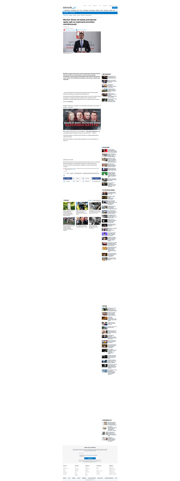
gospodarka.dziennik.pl (70, 17)
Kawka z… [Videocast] (81, 15)
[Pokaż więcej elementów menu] (117, 10)
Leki (97, 469)
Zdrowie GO (75, 15)
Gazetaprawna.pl (65, 468)
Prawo (97, 467)
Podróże (76, 474)
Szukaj (115, 7)
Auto (75, 467)
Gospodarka (65, 12)
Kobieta (86, 467)
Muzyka (86, 474)
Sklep (116, 5)
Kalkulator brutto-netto (112, 473)
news (75, 17)
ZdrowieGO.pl (105, 5)
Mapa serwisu (100, 478)
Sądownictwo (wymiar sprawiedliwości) (91, 173)
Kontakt (64, 478)
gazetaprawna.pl (111, 5)
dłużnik (71, 173)
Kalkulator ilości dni (112, 468)
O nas (69, 478)
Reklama (73, 478)
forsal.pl (90, 5)
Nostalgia (70, 15)
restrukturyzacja (78, 173)
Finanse (97, 468)
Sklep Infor (64, 474)
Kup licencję (73, 169)
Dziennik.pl (77, 465)
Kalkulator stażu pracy (112, 469)
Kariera (78, 478)
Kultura (86, 475)
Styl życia (97, 474)
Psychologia (98, 473)
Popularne (90, 200)
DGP (99, 5)
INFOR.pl (85, 5)
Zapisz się (90, 458)
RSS (116, 478)
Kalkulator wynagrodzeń (112, 474)
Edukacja (86, 469)
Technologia (77, 468)
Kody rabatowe (87, 468)
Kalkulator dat (111, 467)
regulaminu (90, 455)
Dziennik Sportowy (88, 15)
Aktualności (72, 12)
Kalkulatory (111, 465)
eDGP (64, 469)
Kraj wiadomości (97, 200)
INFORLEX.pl (95, 5)
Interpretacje (65, 473)
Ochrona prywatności (92, 478)
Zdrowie (76, 473)
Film (86, 473)
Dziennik (64, 17)
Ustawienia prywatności (109, 478)
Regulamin (84, 478)
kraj (68, 173)
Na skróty (65, 465)
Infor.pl (64, 467)
